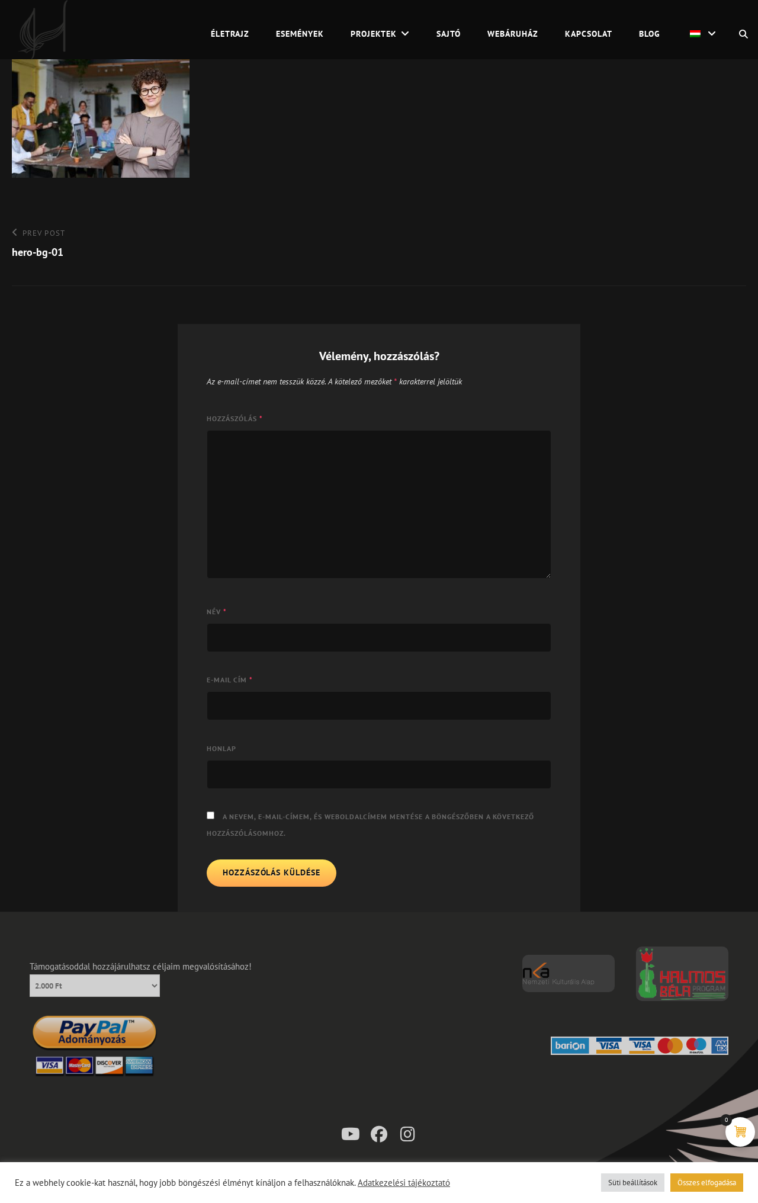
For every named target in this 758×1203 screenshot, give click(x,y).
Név (217, 611)
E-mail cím (230, 679)
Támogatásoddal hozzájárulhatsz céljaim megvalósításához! (141, 966)
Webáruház (512, 33)
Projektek (374, 33)
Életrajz (230, 33)
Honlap (221, 748)
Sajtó (448, 33)
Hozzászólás (235, 418)
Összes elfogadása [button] (706, 1183)
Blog (649, 33)
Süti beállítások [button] (632, 1183)
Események (300, 33)
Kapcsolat (588, 33)
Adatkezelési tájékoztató (404, 1183)
